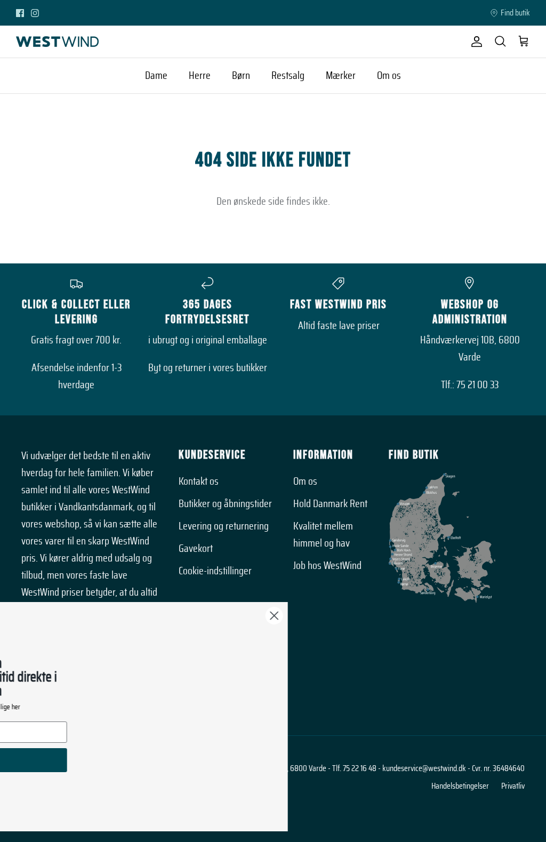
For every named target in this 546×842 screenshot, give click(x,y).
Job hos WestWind (327, 565)
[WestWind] (57, 41)
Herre (200, 75)
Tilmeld (102, 760)
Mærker (341, 75)
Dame (156, 75)
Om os (389, 75)
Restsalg (287, 75)
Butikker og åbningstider (225, 504)
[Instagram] (35, 13)
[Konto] (474, 42)
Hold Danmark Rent (330, 504)
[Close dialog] (400, 615)
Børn (241, 75)
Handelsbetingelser (460, 786)
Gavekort (196, 548)
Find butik (515, 13)
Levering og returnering (224, 526)
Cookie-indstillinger (215, 571)
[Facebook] (20, 13)
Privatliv (513, 786)
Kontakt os (199, 481)
